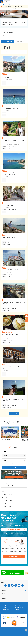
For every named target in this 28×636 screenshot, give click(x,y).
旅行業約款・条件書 (19, 607)
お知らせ (4, 605)
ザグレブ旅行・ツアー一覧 (7, 491)
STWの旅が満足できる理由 (14, 529)
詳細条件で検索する (14, 464)
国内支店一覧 (9, 534)
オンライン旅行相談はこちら (13, 561)
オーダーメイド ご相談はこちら (14, 556)
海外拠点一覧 (18, 534)
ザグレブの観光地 (5, 497)
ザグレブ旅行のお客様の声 (7, 506)
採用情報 (4, 611)
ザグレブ (11, 8)
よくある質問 (17, 605)
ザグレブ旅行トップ (5, 488)
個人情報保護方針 (6, 609)
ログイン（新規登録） (7, 4)
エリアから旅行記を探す (7, 32)
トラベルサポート (6, 607)
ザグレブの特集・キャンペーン (7, 494)
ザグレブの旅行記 (5, 503)
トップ (2, 8)
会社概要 (17, 609)
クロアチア (7, 8)
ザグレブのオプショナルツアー (7, 500)
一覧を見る (24, 424)
